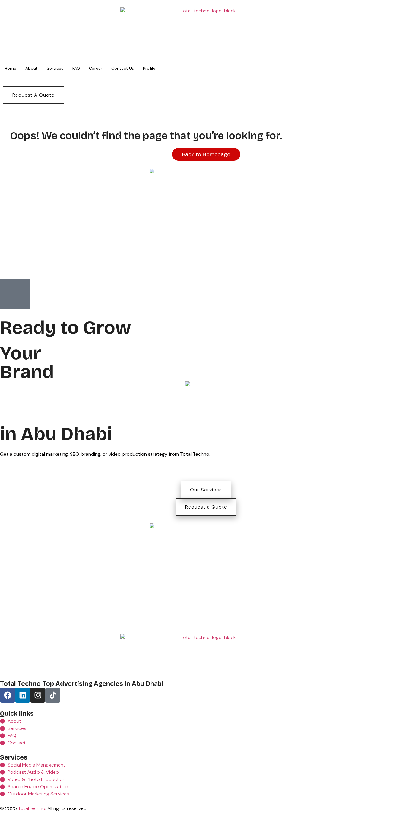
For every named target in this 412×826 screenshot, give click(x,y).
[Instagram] (37, 695)
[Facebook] (7, 695)
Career (95, 68)
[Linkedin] (22, 695)
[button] (33, 95)
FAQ (76, 68)
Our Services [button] (206, 490)
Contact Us (122, 68)
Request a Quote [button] (206, 507)
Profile (149, 68)
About (31, 68)
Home (10, 68)
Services (55, 68)
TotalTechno (31, 808)
